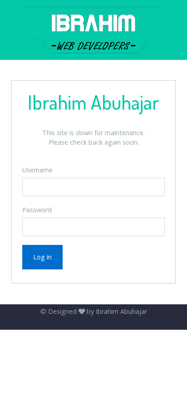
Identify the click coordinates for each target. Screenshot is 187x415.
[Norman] (93, 30)
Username (37, 170)
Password (37, 209)
